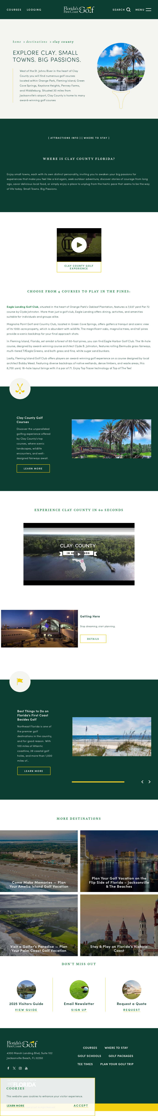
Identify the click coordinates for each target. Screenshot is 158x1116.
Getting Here (90, 616)
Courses (14, 9)
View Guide (26, 1010)
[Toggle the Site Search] (122, 10)
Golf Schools (89, 1056)
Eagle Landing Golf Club (22, 306)
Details (93, 638)
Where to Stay (116, 1048)
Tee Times (85, 1064)
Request (131, 1010)
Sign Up (79, 1010)
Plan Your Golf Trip (117, 1064)
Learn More (33, 468)
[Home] (79, 9)
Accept (81, 1105)
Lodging (34, 9)
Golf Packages (121, 1056)
